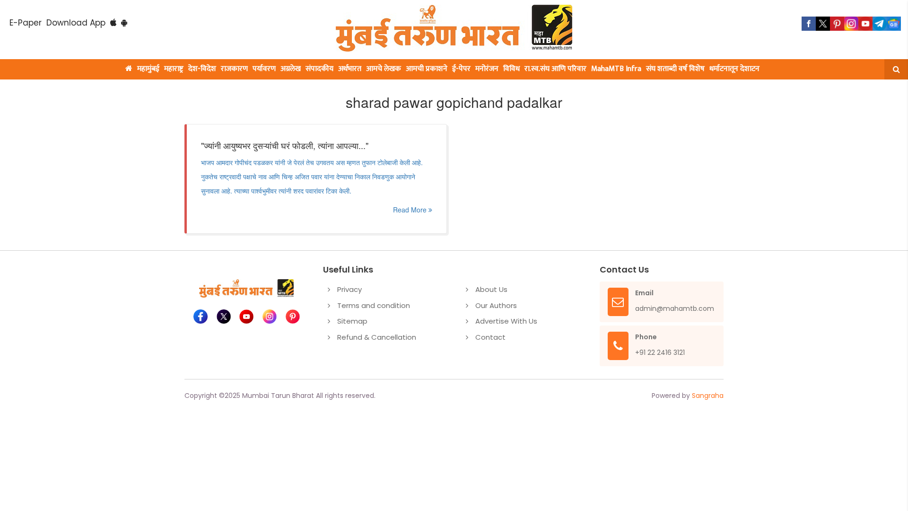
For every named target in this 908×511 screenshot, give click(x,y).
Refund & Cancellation (376, 337)
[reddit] (894, 24)
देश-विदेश (202, 68)
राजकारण (234, 68)
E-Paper (25, 22)
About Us (491, 289)
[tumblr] (880, 24)
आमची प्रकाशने (426, 68)
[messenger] (865, 24)
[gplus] (851, 24)
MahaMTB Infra (616, 68)
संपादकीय (319, 68)
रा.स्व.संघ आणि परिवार (555, 68)
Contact (490, 337)
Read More (410, 209)
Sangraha (708, 395)
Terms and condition (373, 305)
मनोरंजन (486, 68)
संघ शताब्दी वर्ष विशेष (675, 68)
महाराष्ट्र (173, 68)
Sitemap (352, 321)
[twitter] (823, 24)
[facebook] (809, 24)
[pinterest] (837, 24)
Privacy (349, 289)
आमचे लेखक (383, 68)
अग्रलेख (290, 68)
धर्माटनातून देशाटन (734, 68)
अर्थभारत (349, 68)
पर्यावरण (264, 68)
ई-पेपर (461, 68)
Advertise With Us (506, 321)
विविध (511, 68)
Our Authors (496, 305)
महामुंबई (148, 68)
